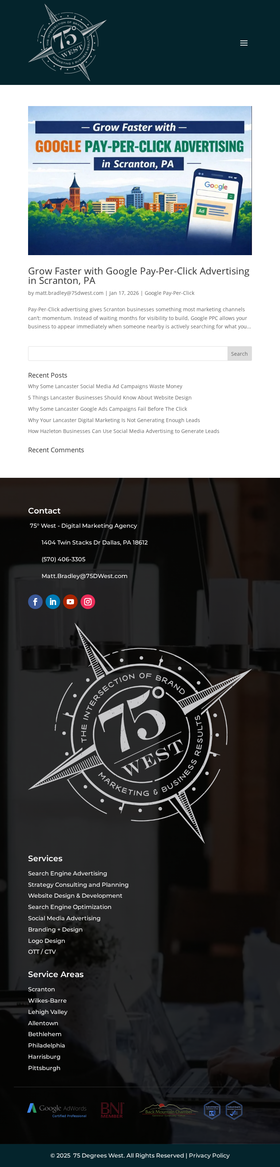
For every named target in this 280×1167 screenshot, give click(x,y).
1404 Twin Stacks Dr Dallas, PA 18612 (95, 542)
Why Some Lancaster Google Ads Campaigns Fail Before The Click (107, 408)
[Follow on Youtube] (70, 601)
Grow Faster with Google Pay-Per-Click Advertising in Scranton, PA (138, 275)
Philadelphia (46, 1045)
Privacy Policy (209, 1155)
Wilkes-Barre (47, 1000)
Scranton (41, 989)
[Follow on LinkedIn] (53, 601)
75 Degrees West (98, 1155)
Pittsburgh (44, 1068)
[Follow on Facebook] (35, 601)
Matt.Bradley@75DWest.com (85, 576)
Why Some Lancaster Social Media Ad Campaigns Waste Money (105, 386)
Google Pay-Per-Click (169, 292)
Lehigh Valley (47, 1011)
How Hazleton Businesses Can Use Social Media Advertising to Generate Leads (123, 431)
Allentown (43, 1023)
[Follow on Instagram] (88, 601)
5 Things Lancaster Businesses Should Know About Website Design (110, 397)
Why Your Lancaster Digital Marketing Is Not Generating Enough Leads (114, 420)
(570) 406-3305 (63, 559)
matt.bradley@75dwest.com (69, 292)
